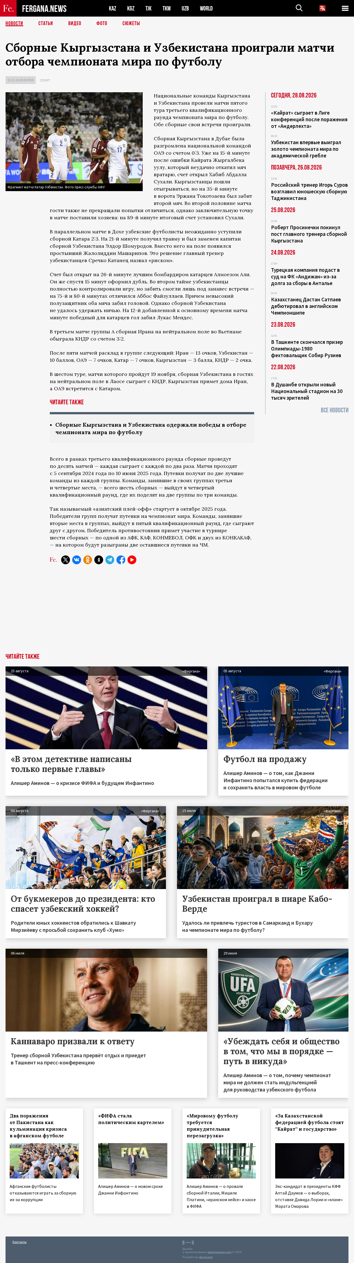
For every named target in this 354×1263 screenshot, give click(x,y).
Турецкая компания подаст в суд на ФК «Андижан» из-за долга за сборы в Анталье (305, 276)
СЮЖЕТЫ (131, 23)
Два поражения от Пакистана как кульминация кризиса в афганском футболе (38, 1126)
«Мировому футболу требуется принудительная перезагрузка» (212, 1126)
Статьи (45, 23)
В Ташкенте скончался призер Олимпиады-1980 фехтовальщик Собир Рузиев (307, 348)
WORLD (206, 8)
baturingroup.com (219, 1252)
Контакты (19, 1242)
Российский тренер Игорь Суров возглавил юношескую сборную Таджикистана (309, 191)
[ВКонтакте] (76, 559)
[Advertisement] (177, 612)
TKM (167, 8)
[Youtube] (131, 559)
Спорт (45, 80)
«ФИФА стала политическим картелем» (131, 1119)
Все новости (334, 410)
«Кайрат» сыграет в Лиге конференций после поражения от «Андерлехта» (309, 119)
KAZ (112, 8)
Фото (102, 23)
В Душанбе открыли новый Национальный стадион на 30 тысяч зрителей (307, 391)
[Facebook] (120, 559)
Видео (74, 23)
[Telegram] (109, 559)
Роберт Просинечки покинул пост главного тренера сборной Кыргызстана (309, 234)
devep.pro (206, 1257)
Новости (14, 23)
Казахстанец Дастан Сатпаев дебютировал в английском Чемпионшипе (306, 306)
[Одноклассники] (87, 559)
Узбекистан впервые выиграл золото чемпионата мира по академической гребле (306, 149)
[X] (65, 559)
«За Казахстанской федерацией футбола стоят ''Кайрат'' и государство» (309, 1122)
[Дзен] (98, 559)
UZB (185, 8)
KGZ (130, 8)
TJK (148, 8)
